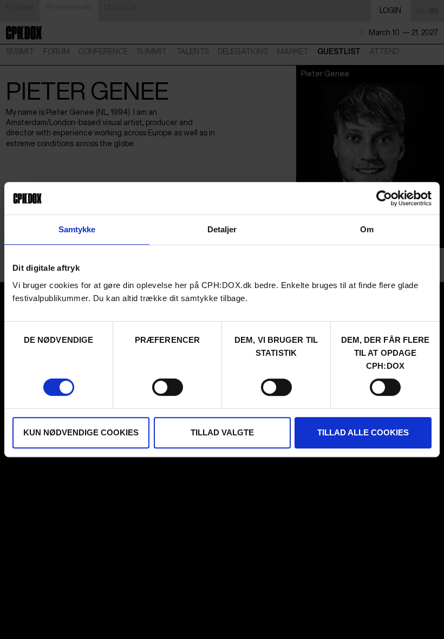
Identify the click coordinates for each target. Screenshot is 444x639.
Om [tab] (367, 229)
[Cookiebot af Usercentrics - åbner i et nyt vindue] (384, 198)
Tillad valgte (222, 432)
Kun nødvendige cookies (81, 432)
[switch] (167, 387)
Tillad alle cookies (363, 432)
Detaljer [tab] (222, 229)
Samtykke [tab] (77, 229)
